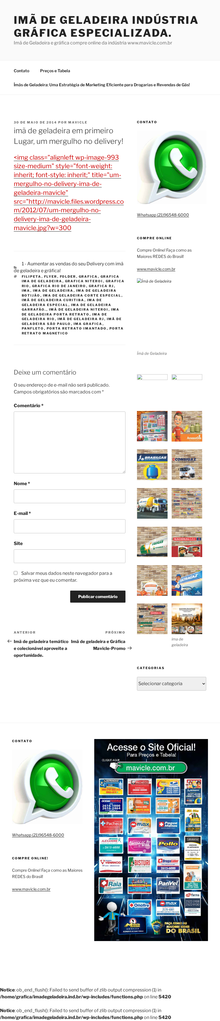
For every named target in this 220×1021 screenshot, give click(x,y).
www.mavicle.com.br (156, 268)
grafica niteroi (84, 281)
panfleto (33, 328)
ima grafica (88, 324)
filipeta (32, 277)
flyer (50, 277)
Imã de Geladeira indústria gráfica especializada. (106, 26)
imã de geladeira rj (81, 319)
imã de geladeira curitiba (53, 300)
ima (26, 291)
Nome (22, 483)
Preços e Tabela (55, 70)
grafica (88, 277)
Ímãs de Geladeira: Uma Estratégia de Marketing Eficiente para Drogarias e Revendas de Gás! (102, 84)
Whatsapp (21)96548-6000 (163, 214)
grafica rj (101, 286)
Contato (21, 70)
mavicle (77, 122)
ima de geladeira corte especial (82, 295)
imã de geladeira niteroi (79, 309)
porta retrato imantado (77, 328)
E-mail (22, 513)
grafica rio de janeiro (59, 286)
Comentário (29, 405)
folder (68, 277)
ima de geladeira (53, 291)
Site (18, 543)
